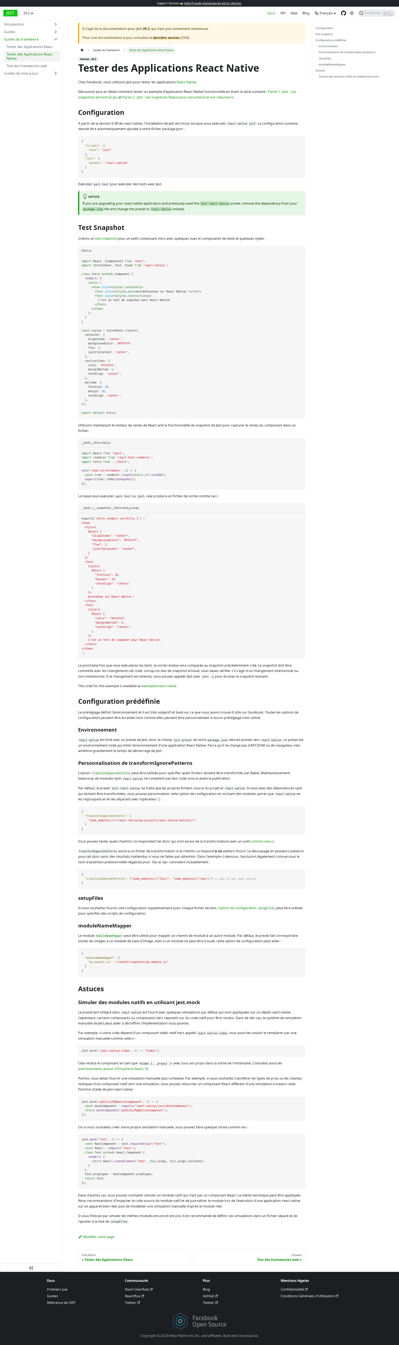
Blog (305, 13)
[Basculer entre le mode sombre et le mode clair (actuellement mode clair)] (352, 13)
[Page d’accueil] (82, 50)
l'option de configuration (246, 908)
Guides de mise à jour (21, 73)
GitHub (208, 1296)
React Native (186, 82)
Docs (271, 13)
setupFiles (325, 58)
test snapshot (106, 238)
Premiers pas (57, 1289)
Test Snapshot (324, 34)
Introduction (14, 24)
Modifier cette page (98, 1236)
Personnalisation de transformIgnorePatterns (347, 52)
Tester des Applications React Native (30, 56)
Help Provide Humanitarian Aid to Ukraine (212, 3)
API (283, 13)
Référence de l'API (61, 1302)
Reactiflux (132, 1296)
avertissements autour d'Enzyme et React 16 (113, 1068)
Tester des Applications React (30, 46)
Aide (294, 13)
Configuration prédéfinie (330, 40)
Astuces (320, 70)
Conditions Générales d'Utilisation (307, 1296)
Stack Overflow (137, 1289)
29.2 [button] (26, 13)
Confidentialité (292, 1289)
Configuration (324, 28)
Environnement (328, 46)
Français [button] (326, 13)
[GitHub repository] (344, 13)
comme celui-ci (262, 841)
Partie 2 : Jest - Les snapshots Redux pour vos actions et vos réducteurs (178, 97)
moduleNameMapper (332, 64)
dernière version (166, 37)
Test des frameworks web (27, 66)
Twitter (130, 1302)
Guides (9, 31)
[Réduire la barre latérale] (31, 1268)
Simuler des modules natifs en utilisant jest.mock (349, 76)
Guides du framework (21, 39)
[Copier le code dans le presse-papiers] (300, 141)
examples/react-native (159, 686)
